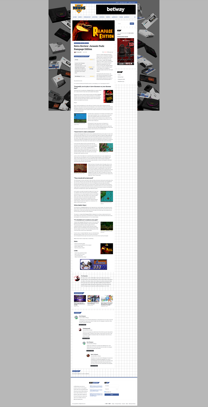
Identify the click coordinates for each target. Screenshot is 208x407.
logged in (79, 373)
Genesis (82, 43)
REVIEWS (102, 17)
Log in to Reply (82, 324)
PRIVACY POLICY (131, 2)
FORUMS (121, 17)
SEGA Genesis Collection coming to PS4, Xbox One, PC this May (79, 303)
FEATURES (95, 17)
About (127, 403)
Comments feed (121, 79)
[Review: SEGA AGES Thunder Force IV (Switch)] (93, 298)
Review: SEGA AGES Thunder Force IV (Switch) (93, 303)
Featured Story (77, 43)
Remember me (108, 391)
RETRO (108, 17)
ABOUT (117, 2)
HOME (75, 17)
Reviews (86, 43)
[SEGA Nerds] (79, 9)
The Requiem (78, 52)
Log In (111, 394)
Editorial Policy (132, 403)
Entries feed (120, 77)
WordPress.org (121, 81)
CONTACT (127, 17)
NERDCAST (115, 17)
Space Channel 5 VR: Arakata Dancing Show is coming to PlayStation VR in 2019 (107, 303)
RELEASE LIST (88, 17)
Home (113, 403)
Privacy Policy (118, 403)
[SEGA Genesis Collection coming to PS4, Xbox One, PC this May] (80, 298)
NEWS (80, 17)
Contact (123, 403)
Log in (119, 74)
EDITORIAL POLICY (123, 2)
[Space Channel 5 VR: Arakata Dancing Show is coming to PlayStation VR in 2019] (107, 298)
